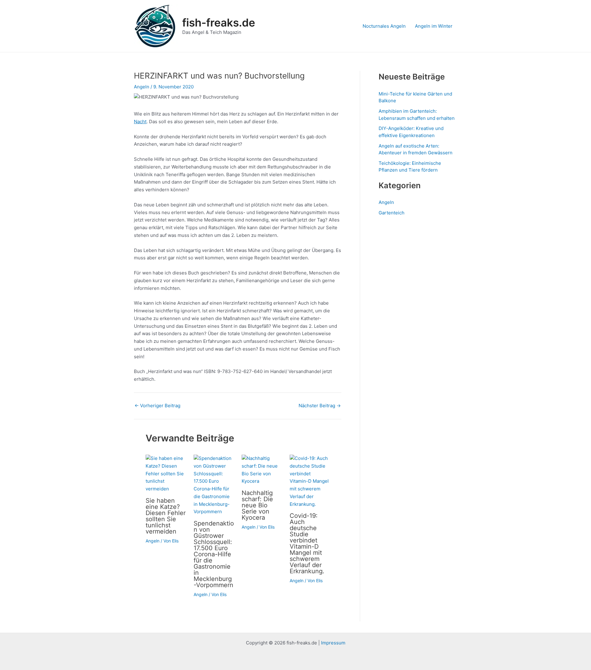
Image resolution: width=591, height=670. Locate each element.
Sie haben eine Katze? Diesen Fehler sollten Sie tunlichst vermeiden (166, 516)
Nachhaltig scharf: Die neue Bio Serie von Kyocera (257, 505)
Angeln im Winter (433, 26)
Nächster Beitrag (320, 405)
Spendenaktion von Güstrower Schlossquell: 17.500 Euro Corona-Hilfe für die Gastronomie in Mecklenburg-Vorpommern (214, 554)
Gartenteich (391, 213)
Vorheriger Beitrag (157, 405)
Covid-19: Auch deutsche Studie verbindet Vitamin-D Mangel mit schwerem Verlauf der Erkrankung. (307, 543)
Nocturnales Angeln (384, 26)
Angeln (141, 87)
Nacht (140, 121)
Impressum (333, 643)
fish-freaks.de (218, 22)
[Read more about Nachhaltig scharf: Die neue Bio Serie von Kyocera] (262, 470)
